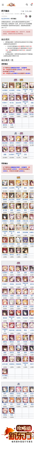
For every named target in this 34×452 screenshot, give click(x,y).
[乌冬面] (25, 302)
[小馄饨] (25, 110)
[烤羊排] (12, 250)
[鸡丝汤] (12, 348)
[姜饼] (25, 182)
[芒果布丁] (5, 97)
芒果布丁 (5, 102)
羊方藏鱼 (5, 375)
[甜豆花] (5, 120)
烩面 (18, 232)
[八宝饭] (25, 250)
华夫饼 (25, 342)
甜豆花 (5, 125)
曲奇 (18, 244)
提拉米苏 (18, 102)
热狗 (11, 272)
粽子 (5, 393)
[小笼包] (5, 410)
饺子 (32, 295)
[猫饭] (5, 348)
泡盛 (18, 352)
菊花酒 (5, 318)
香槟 (25, 210)
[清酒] (5, 400)
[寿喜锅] (12, 279)
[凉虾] (25, 389)
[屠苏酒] (12, 216)
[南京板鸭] (12, 239)
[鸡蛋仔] (18, 291)
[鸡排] (18, 337)
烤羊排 (12, 254)
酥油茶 (18, 199)
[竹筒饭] (18, 85)
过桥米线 (18, 330)
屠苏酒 (12, 221)
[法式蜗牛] (12, 110)
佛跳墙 (18, 210)
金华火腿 (5, 364)
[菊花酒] (5, 313)
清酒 (5, 404)
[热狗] (12, 268)
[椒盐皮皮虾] (12, 313)
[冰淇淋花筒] (5, 325)
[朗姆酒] (5, 195)
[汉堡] (12, 120)
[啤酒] (25, 325)
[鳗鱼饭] (12, 337)
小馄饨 (25, 114)
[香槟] (25, 206)
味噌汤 (12, 393)
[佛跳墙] (18, 206)
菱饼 (11, 210)
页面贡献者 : (4, 16)
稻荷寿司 (5, 244)
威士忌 (18, 254)
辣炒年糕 (11, 330)
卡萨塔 (18, 318)
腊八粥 (5, 306)
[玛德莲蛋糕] (25, 359)
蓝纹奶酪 (25, 232)
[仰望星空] (5, 216)
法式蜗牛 (11, 114)
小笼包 (5, 415)
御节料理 (25, 199)
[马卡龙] (18, 389)
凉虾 (25, 393)
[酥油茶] (18, 195)
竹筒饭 (18, 90)
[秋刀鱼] (12, 97)
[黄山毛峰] (12, 195)
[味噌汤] (12, 389)
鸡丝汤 (12, 352)
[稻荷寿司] (5, 239)
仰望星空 (5, 221)
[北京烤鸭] (12, 85)
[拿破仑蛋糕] (25, 97)
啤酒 (25, 330)
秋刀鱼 (12, 102)
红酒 (5, 114)
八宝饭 (25, 254)
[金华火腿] (5, 359)
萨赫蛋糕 (18, 364)
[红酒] (5, 110)
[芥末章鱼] (25, 239)
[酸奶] (18, 302)
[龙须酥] (18, 216)
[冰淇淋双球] (25, 85)
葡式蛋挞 (5, 295)
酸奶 (18, 306)
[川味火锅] (25, 216)
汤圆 (32, 102)
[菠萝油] (5, 337)
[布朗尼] (18, 110)
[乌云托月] (25, 313)
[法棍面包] (12, 359)
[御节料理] (25, 195)
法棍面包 (11, 364)
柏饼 (25, 352)
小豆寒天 (5, 254)
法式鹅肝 (5, 90)
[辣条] (12, 410)
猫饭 (5, 352)
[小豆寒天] (5, 250)
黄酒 (32, 404)
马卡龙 (18, 393)
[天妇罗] (18, 400)
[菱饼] (12, 206)
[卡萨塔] (18, 313)
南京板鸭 (11, 244)
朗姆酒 (5, 199)
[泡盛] (18, 348)
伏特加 (12, 306)
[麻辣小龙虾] (12, 227)
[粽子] (5, 389)
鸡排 (18, 342)
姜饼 (25, 188)
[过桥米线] (18, 325)
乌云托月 (25, 318)
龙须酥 (18, 221)
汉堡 (11, 125)
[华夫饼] (25, 337)
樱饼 (25, 404)
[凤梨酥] (25, 291)
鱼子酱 (5, 210)
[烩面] (18, 227)
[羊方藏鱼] (5, 371)
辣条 (11, 415)
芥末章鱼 (25, 244)
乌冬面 (25, 306)
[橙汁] (12, 400)
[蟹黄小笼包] (18, 182)
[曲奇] (18, 239)
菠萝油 (5, 342)
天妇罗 (18, 404)
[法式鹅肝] (5, 85)
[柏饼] (25, 348)
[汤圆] (5, 149)
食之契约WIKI (5, 18)
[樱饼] (25, 400)
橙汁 (11, 404)
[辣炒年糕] (12, 325)
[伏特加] (12, 302)
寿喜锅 (12, 284)
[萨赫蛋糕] (18, 359)
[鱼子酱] (5, 206)
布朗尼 (18, 114)
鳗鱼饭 (12, 342)
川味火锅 (25, 221)
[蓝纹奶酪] (25, 227)
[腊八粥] (5, 302)
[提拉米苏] (18, 97)
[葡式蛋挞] (5, 291)
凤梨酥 (25, 295)
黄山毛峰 (11, 199)
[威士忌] (18, 250)
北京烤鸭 (11, 90)
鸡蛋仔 (18, 295)
